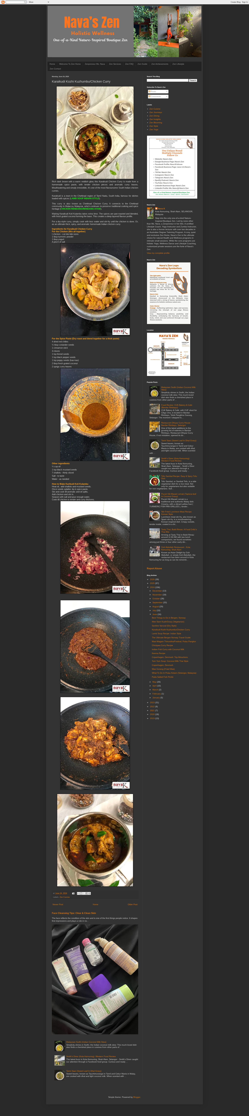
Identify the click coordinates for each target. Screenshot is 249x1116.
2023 (152, 702)
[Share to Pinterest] (89, 893)
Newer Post (58, 904)
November (157, 595)
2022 (152, 706)
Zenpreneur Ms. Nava (95, 64)
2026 (152, 579)
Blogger (136, 1097)
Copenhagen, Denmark (162, 665)
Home (52, 64)
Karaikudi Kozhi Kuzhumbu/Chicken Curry (171, 629)
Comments (155, 96)
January (156, 697)
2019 (152, 718)
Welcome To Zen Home (70, 64)
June (154, 614)
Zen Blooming (155, 122)
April (154, 686)
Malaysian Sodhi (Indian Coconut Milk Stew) (86, 1042)
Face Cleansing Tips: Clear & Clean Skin (74, 913)
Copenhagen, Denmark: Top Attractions (170, 657)
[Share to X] (83, 893)
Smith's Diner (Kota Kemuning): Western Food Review (91, 1056)
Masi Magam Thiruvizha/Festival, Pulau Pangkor (174, 641)
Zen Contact (55, 69)
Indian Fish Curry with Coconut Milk (168, 649)
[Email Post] (73, 893)
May (154, 682)
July (154, 610)
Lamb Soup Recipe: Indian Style (166, 633)
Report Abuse (154, 568)
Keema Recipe (158, 653)
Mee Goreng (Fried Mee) (163, 669)
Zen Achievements (159, 64)
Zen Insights (155, 119)
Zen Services (115, 64)
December (157, 591)
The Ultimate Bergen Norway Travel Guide (171, 637)
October (156, 598)
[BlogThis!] (81, 893)
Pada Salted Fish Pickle (162, 677)
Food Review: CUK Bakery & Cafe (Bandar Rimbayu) (176, 406)
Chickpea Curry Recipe (162, 645)
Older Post (132, 904)
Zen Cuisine (65, 897)
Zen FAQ (129, 64)
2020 (152, 714)
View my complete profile (158, 253)
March (155, 689)
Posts (153, 91)
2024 (152, 587)
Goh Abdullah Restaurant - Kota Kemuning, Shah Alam (175, 548)
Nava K (161, 208)
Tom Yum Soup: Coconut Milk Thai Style (170, 661)
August (155, 606)
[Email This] (78, 893)
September (157, 602)
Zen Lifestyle (178, 64)
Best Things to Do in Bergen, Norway (169, 618)
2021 (152, 710)
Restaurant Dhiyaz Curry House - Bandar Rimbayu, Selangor (176, 424)
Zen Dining (154, 116)
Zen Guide (142, 64)
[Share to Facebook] (86, 893)
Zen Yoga (153, 129)
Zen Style (153, 126)
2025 (152, 583)
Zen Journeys (155, 112)
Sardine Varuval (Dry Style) (164, 626)
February (156, 694)
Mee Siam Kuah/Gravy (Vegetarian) (168, 621)
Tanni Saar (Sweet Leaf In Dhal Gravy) (83, 1071)
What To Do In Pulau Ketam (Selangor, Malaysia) (174, 673)
